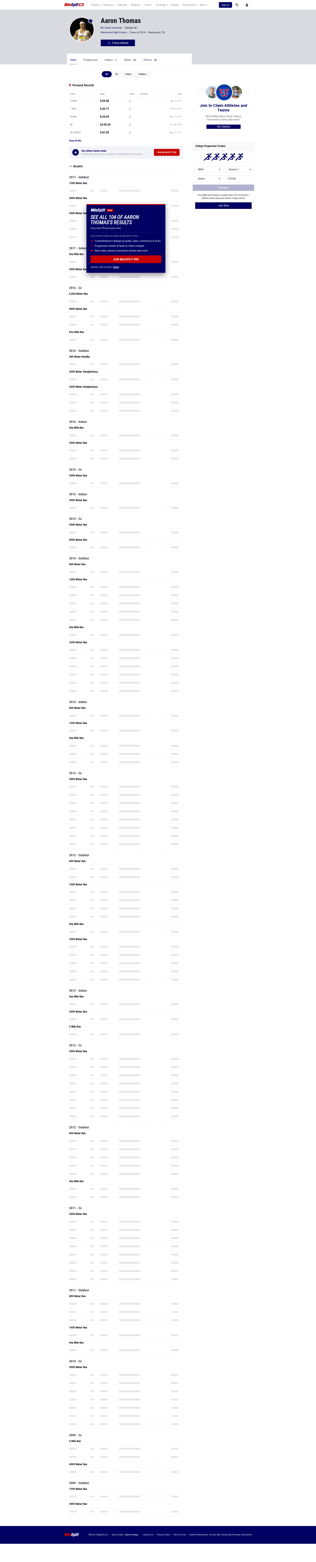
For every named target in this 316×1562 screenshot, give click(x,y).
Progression (90, 59)
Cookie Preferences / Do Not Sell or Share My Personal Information (220, 1535)
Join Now (223, 205)
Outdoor (142, 74)
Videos (110, 59)
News (130, 59)
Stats (73, 59)
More (203, 5)
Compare (223, 187)
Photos (150, 59)
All (106, 74)
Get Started (223, 126)
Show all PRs (75, 140)
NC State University (111, 27)
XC (116, 74)
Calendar (122, 5)
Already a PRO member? (105, 267)
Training (174, 5)
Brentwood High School (114, 32)
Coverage (161, 5)
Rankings (108, 5)
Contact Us (148, 1535)
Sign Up (225, 5)
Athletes (135, 5)
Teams (148, 5)
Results (95, 5)
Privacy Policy (163, 1535)
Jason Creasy (131, 1535)
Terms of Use (179, 1535)
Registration (189, 5)
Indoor (128, 74)
